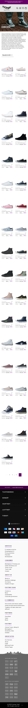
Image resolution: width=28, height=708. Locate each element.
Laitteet (6, 510)
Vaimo (6, 618)
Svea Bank (8, 616)
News (6, 592)
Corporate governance (11, 596)
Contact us (8, 591)
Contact (7, 571)
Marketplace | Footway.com (12, 564)
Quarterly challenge (10, 580)
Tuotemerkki (8, 492)
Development (8, 556)
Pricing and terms (9, 553)
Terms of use (8, 567)
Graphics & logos (9, 583)
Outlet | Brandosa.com (11, 565)
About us (7, 578)
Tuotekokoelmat (7, 24)
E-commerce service (10, 549)
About (6, 641)
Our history (8, 582)
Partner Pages (9, 647)
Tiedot (5, 515)
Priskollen (7, 554)
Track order (8, 569)
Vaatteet (6, 504)
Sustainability (8, 594)
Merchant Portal (9, 645)
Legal (6, 643)
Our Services (8, 640)
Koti (2, 24)
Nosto (6, 620)
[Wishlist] (23, 8)
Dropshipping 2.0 (9, 551)
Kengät (5, 498)
